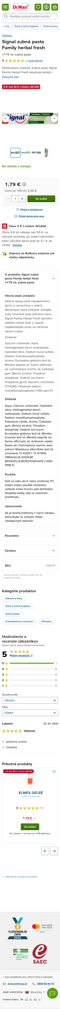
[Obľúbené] (38, 7)
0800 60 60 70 (45, 983)
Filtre (5, 707)
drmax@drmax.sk (17, 983)
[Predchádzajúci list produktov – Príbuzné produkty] (45, 851)
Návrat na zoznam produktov (22, 876)
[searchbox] (30, 16)
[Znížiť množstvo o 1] (8, 198)
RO (35, 999)
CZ (26, 999)
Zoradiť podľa (10, 694)
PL (31, 999)
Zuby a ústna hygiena (18, 605)
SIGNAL (7, 35)
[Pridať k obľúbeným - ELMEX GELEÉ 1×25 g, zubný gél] (54, 771)
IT (39, 999)
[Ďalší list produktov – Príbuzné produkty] (54, 851)
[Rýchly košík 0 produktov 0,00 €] (54, 7)
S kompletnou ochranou (19, 621)
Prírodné (46, 621)
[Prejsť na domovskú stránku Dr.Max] (20, 6)
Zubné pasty (13, 613)
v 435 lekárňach (42, 833)
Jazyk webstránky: (13, 991)
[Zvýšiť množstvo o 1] (22, 198)
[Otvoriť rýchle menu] (5, 7)
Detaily (17, 245)
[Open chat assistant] (52, 993)
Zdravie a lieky (14, 598)
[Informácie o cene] (24, 184)
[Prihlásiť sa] (46, 7)
